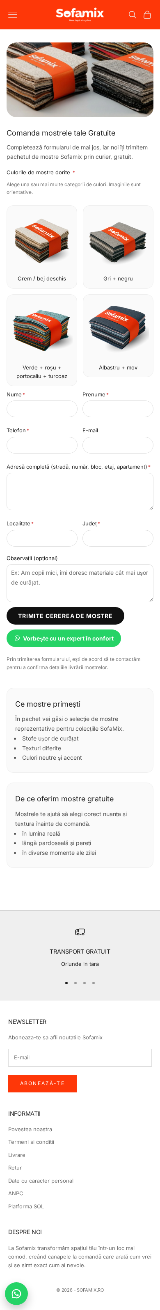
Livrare (16, 1155)
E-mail (90, 430)
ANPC (15, 1193)
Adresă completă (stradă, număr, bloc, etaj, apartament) (79, 466)
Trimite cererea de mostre (65, 615)
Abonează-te (42, 1083)
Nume (16, 394)
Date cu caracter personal (40, 1180)
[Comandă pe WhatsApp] (16, 1293)
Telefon (18, 430)
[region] (80, 948)
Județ (91, 523)
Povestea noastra (30, 1129)
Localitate (20, 523)
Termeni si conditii (31, 1142)
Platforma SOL (26, 1206)
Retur (15, 1167)
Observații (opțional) (32, 558)
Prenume (95, 394)
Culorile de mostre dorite (41, 172)
